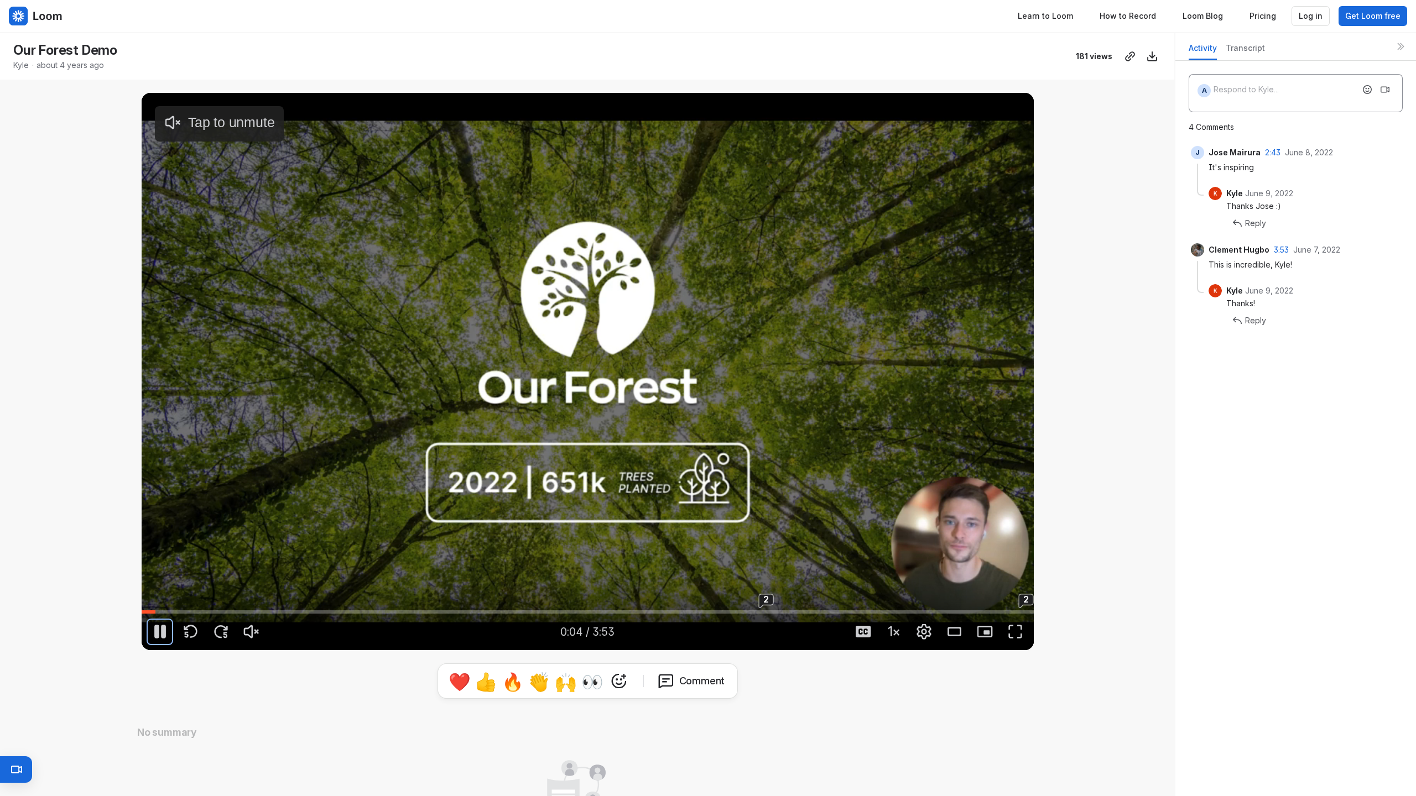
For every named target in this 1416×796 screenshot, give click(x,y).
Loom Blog (1203, 15)
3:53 (1281, 249)
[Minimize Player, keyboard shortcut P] (985, 632)
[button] (629, 603)
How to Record (1128, 15)
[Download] (1152, 56)
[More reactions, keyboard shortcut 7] (670, 712)
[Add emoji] (1367, 89)
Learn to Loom (1045, 15)
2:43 (1272, 152)
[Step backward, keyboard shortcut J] (190, 632)
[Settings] (924, 632)
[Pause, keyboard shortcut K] (160, 632)
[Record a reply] (1385, 89)
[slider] (588, 612)
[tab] (1203, 51)
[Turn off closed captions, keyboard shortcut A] (863, 632)
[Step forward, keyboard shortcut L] (221, 632)
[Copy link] (1130, 56)
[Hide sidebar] (1400, 46)
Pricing (1263, 15)
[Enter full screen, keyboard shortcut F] (1015, 632)
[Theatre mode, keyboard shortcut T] (955, 632)
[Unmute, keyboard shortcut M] (251, 632)
